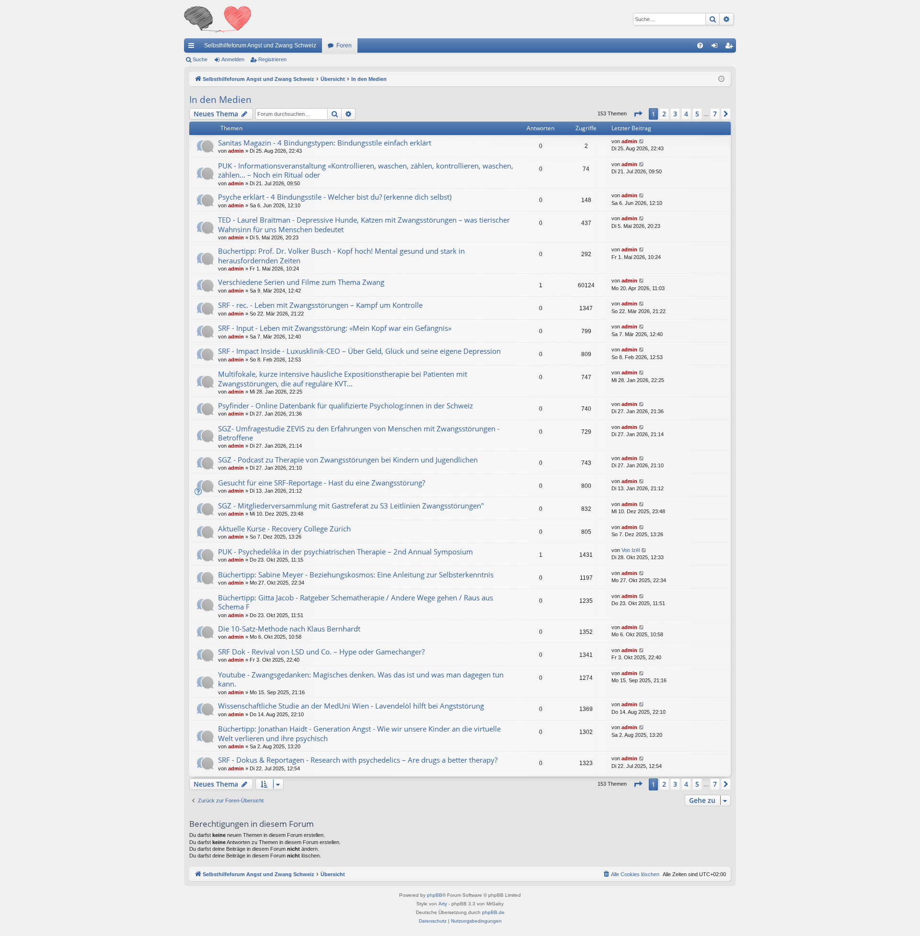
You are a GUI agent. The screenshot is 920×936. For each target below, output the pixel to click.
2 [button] (664, 113)
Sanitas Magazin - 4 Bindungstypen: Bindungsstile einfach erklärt (324, 142)
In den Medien (220, 99)
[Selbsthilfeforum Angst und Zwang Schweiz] (217, 19)
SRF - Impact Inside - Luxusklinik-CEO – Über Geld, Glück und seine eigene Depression (359, 351)
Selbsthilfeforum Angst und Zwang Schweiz (260, 45)
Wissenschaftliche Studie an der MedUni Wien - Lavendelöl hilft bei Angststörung (351, 705)
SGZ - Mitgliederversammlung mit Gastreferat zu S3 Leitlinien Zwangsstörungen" (351, 505)
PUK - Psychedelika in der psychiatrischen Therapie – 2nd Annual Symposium (345, 551)
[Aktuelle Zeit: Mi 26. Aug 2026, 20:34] (721, 79)
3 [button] (675, 113)
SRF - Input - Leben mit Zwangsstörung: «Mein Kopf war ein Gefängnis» (334, 328)
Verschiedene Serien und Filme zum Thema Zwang (301, 282)
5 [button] (697, 113)
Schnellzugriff (193, 47)
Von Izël (630, 550)
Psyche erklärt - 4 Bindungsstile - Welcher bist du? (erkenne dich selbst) (334, 197)
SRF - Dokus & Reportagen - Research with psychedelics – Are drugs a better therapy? (357, 760)
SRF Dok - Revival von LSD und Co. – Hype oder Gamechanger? (321, 651)
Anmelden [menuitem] (716, 47)
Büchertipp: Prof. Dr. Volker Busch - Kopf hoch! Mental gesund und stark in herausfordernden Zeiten (341, 255)
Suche (200, 59)
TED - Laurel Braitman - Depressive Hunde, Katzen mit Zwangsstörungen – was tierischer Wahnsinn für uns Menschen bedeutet (364, 224)
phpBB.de (493, 912)
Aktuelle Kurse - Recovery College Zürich (284, 528)
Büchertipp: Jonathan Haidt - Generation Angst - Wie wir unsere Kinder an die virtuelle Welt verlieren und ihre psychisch (359, 733)
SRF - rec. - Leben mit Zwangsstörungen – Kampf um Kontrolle (320, 305)
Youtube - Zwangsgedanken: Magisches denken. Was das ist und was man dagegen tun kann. (361, 679)
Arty (442, 903)
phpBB (434, 895)
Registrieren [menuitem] (730, 47)
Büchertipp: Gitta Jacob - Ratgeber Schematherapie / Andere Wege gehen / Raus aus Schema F (355, 602)
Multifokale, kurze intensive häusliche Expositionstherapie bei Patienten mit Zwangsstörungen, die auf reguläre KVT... (342, 378)
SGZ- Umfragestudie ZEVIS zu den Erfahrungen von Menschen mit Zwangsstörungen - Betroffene (359, 433)
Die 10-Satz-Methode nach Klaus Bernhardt (289, 628)
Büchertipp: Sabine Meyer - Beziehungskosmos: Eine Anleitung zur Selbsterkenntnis (356, 574)
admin (236, 151)
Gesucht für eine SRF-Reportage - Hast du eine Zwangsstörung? (321, 482)
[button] (638, 114)
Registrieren (272, 59)
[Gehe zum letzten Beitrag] (642, 141)
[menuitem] (700, 45)
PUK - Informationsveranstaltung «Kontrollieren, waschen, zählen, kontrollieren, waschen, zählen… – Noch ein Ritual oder (365, 170)
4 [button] (686, 113)
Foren (344, 45)
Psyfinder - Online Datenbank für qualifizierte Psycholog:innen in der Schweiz (345, 405)
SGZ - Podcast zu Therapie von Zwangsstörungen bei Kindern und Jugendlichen (348, 459)
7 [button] (715, 113)
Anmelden (232, 59)
